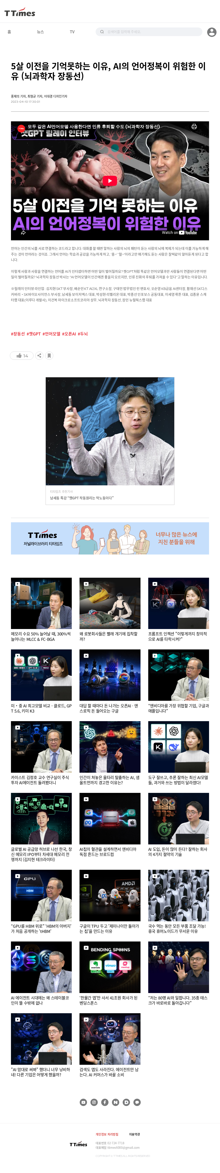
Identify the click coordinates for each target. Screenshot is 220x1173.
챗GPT (35, 334)
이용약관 (134, 1134)
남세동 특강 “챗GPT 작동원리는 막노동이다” (82, 497)
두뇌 (84, 334)
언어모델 (52, 334)
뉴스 (40, 31)
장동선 (19, 334)
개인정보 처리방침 (107, 1134)
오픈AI (70, 334)
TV (72, 31)
